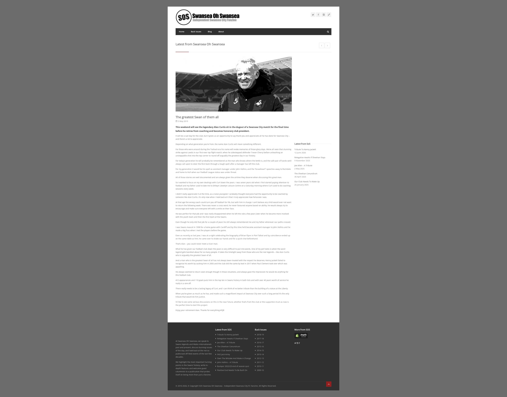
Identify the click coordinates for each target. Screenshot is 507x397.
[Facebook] (318, 14)
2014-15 (260, 350)
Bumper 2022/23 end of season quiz (233, 366)
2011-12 (260, 362)
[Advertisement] (312, 99)
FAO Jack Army (223, 354)
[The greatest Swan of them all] (234, 84)
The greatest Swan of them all (197, 117)
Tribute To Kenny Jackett (305, 149)
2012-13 (260, 358)
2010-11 (260, 366)
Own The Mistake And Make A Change (234, 358)
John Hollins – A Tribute (227, 362)
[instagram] (323, 14)
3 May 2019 (183, 121)
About (221, 31)
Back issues (196, 31)
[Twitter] (313, 14)
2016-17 (260, 342)
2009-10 (260, 370)
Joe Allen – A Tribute (303, 165)
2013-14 (260, 354)
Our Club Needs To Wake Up (307, 181)
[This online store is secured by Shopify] (312, 335)
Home (181, 31)
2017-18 (260, 338)
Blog (210, 31)
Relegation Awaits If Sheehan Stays (309, 157)
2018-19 (260, 334)
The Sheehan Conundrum (305, 173)
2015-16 (260, 346)
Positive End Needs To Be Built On (232, 370)
